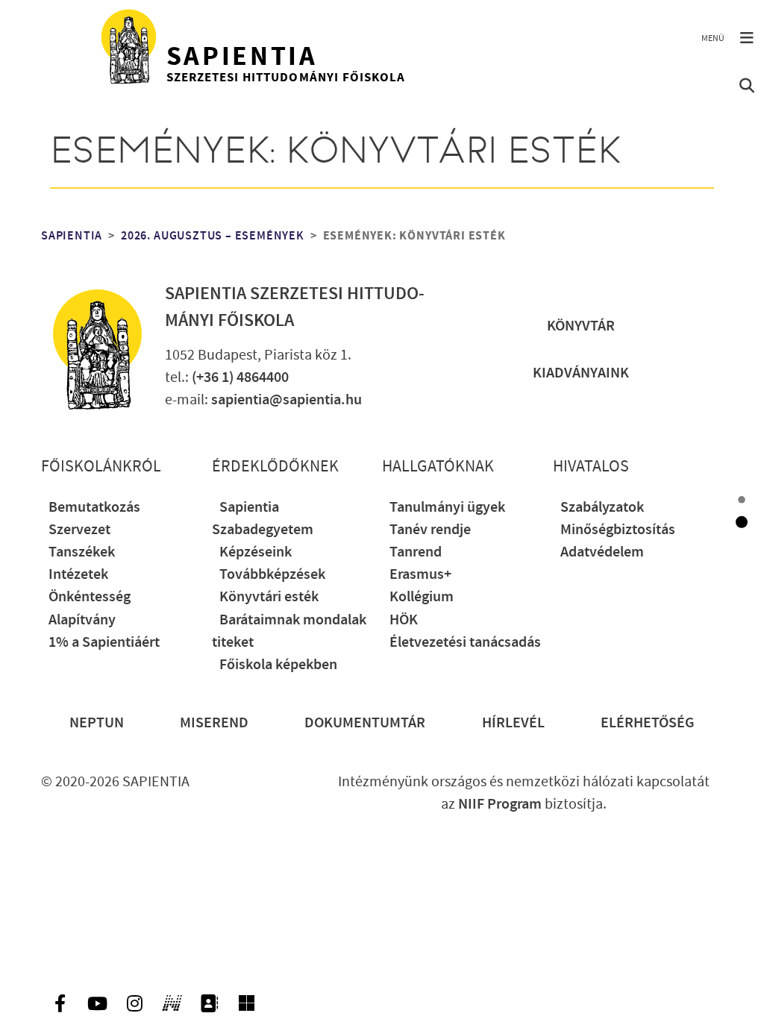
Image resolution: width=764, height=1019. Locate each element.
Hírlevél (513, 723)
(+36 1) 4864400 (240, 377)
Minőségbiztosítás (617, 529)
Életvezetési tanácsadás (465, 642)
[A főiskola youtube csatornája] (97, 1003)
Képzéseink (255, 552)
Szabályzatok (602, 507)
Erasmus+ (420, 574)
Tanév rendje (430, 529)
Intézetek (78, 574)
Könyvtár (581, 326)
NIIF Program (500, 804)
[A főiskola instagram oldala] (134, 1003)
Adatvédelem (602, 552)
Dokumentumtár (364, 723)
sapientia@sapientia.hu (286, 400)
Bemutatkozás (94, 507)
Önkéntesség (89, 596)
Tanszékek (81, 552)
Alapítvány (82, 620)
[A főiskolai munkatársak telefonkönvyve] (209, 1003)
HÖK (403, 620)
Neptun (96, 723)
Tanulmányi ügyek (447, 507)
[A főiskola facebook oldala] (59, 1003)
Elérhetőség (648, 723)
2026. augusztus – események (212, 236)
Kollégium (421, 596)
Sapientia (71, 236)
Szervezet (79, 529)
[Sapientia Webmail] (246, 1003)
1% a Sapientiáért (104, 642)
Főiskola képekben (278, 664)
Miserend (214, 723)
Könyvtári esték (269, 596)
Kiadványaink (581, 373)
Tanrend (415, 552)
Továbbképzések (272, 574)
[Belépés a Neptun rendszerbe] (171, 1003)
